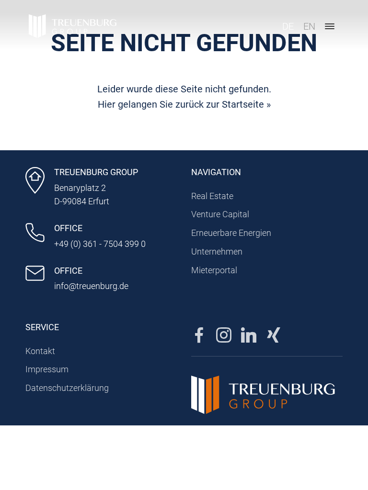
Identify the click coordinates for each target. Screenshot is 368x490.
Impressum (47, 369)
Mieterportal (214, 270)
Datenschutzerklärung (67, 388)
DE (288, 26)
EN (309, 26)
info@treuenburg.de (91, 286)
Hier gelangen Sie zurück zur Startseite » (184, 104)
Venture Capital (220, 214)
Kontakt (40, 351)
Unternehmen (216, 251)
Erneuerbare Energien (231, 233)
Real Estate (212, 196)
